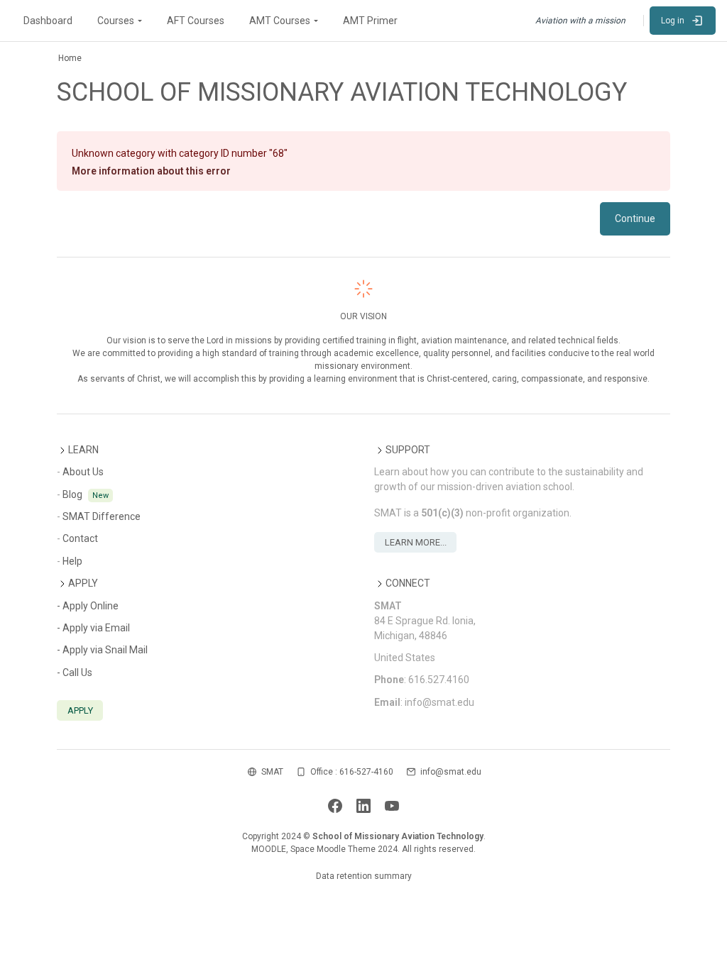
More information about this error (151, 171)
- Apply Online (88, 605)
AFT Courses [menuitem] (195, 20)
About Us (83, 471)
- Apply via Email (93, 627)
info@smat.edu (450, 772)
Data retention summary (364, 876)
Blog (72, 494)
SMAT (272, 772)
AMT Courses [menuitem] (279, 20)
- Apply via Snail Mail (102, 649)
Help (72, 561)
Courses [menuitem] (115, 20)
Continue (635, 218)
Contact (80, 538)
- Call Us (74, 672)
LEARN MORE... (416, 542)
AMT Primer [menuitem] (370, 20)
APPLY (80, 710)
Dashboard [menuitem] (47, 20)
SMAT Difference (101, 516)
